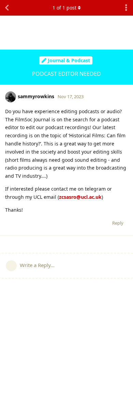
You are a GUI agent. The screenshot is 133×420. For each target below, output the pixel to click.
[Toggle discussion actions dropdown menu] (126, 8)
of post (64, 7)
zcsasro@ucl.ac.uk (80, 197)
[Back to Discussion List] (7, 8)
